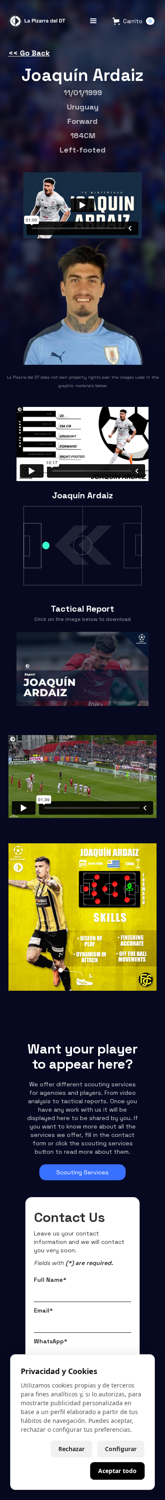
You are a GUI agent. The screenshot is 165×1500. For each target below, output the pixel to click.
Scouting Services (82, 1172)
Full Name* (50, 1279)
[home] (35, 21)
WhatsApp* (50, 1341)
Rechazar (71, 1449)
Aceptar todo (117, 1471)
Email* (43, 1310)
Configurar (121, 1449)
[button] (93, 21)
